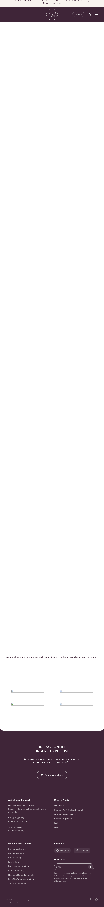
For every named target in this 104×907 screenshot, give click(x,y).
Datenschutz (13, 903)
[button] (96, 14)
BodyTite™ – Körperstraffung (21, 879)
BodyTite (66, 555)
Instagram (74, 52)
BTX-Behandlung (16, 870)
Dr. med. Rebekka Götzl (65, 814)
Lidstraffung (13, 862)
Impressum (40, 900)
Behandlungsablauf (63, 818)
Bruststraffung (14, 857)
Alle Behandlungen (17, 883)
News (56, 827)
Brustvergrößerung (17, 849)
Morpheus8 (55, 555)
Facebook (83, 850)
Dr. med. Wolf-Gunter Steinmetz (69, 810)
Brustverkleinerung (17, 853)
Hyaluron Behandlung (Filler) (21, 875)
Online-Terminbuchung (68, 472)
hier (89, 342)
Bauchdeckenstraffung (19, 866)
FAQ (56, 823)
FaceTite (79, 555)
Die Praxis (59, 805)
